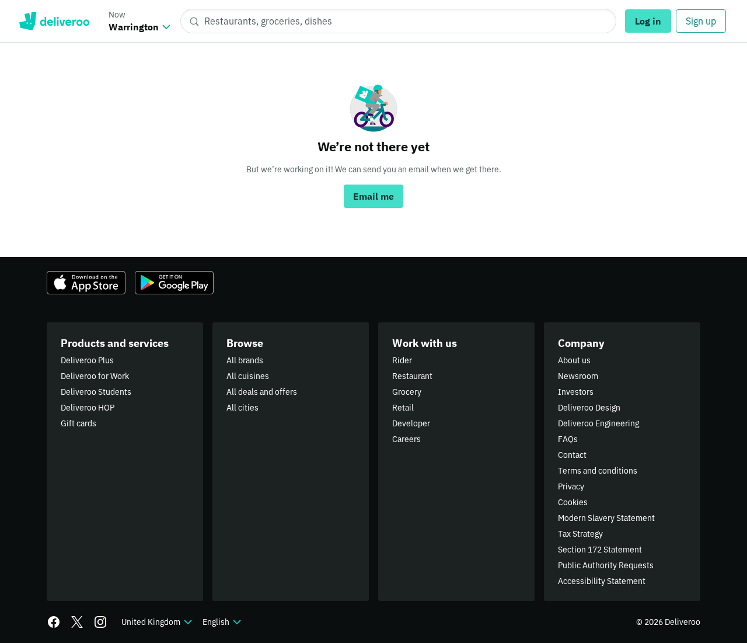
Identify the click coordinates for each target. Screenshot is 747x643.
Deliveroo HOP (87, 407)
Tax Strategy (580, 534)
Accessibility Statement (601, 581)
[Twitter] (77, 622)
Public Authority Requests (606, 565)
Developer (411, 423)
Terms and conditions (597, 470)
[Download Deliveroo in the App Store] (86, 282)
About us (574, 360)
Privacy (571, 486)
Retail (403, 407)
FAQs (568, 439)
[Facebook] (54, 622)
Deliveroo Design (589, 407)
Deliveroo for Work (95, 376)
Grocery (406, 392)
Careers (406, 439)
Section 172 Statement (600, 549)
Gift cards (78, 423)
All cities (242, 407)
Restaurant (412, 376)
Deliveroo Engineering (598, 423)
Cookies (573, 502)
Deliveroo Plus (87, 360)
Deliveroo (54, 21)
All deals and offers (261, 392)
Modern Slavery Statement (606, 518)
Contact (572, 455)
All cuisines (247, 376)
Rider (402, 360)
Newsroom (578, 376)
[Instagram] (100, 622)
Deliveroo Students (96, 392)
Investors (576, 392)
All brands (244, 360)
